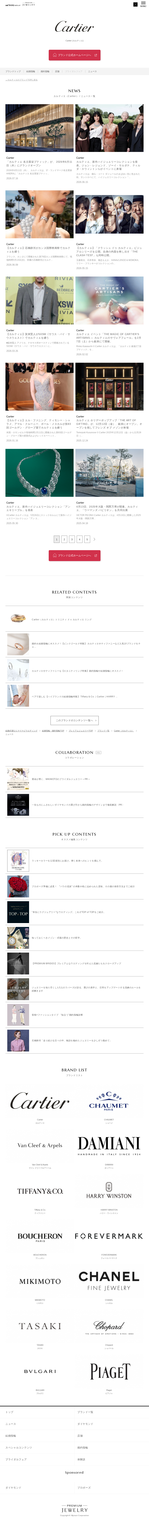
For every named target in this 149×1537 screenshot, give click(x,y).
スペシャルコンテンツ (18, 1447)
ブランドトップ (13, 71)
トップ (9, 1412)
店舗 (57, 71)
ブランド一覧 (85, 1412)
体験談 (81, 1459)
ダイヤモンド (85, 1423)
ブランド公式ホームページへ (74, 55)
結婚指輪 (30, 71)
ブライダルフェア (16, 1459)
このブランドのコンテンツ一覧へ (74, 720)
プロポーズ (84, 1487)
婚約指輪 (45, 71)
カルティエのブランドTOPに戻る (22, 80)
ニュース (92, 71)
